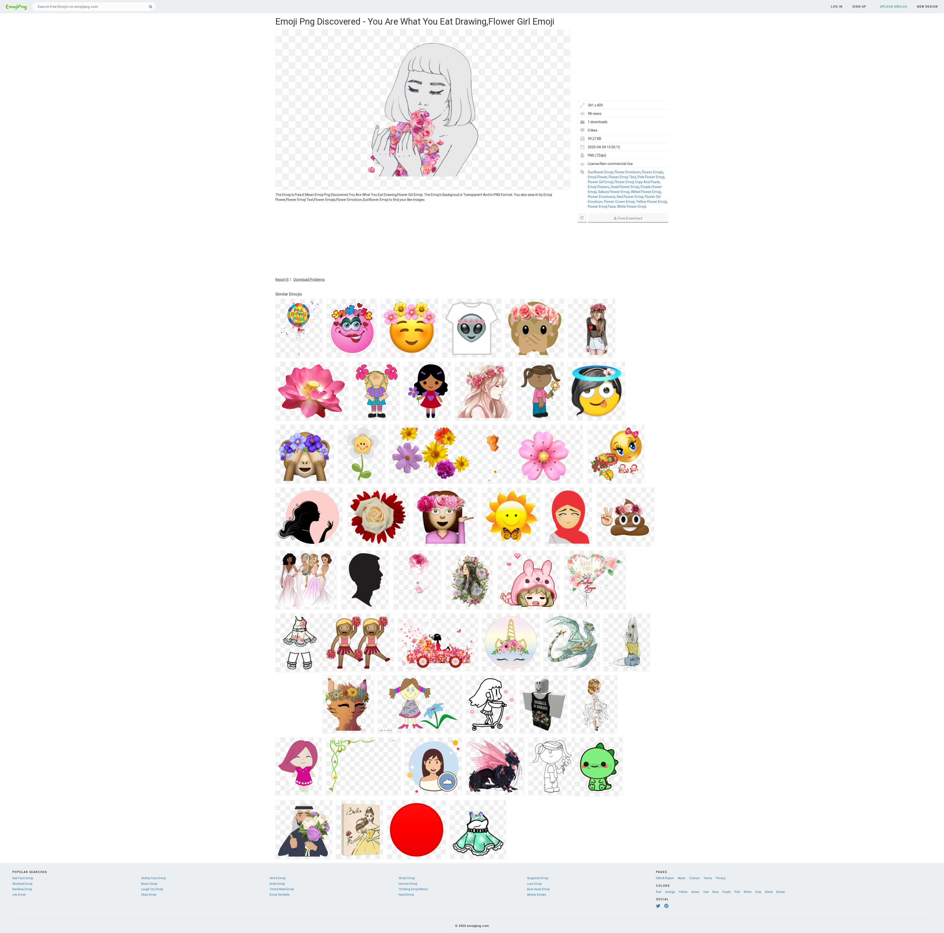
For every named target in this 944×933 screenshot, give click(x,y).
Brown (780, 892)
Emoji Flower (597, 177)
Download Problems (309, 279)
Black (769, 892)
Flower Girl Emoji (600, 182)
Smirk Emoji (278, 878)
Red (658, 892)
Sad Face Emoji (22, 878)
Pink (737, 892)
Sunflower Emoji (600, 172)
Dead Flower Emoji (625, 187)
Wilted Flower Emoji (646, 192)
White (748, 892)
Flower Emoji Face (602, 206)
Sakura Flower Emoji (613, 192)
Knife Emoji (277, 884)
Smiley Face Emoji (153, 878)
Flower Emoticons (601, 197)
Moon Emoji (149, 884)
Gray (758, 892)
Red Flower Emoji (630, 197)
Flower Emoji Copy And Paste (637, 182)
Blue (715, 892)
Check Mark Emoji (282, 889)
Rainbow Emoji (22, 889)
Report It (282, 279)
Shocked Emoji (22, 884)
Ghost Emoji (406, 878)
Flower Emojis (652, 172)
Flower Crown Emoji (619, 202)
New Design (927, 6)
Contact (694, 878)
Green (695, 892)
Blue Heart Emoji (538, 889)
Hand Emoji (406, 894)
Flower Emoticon (627, 172)
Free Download (630, 218)
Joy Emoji (19, 894)
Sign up (859, 6)
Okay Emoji (148, 894)
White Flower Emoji (631, 206)
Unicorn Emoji (407, 884)
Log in (836, 6)
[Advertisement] (422, 239)
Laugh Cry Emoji (152, 889)
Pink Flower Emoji (650, 177)
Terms (708, 878)
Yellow (683, 892)
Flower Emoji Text (622, 177)
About (681, 878)
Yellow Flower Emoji (651, 202)
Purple (726, 892)
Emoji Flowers (598, 187)
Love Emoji (534, 884)
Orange (670, 892)
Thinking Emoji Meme (413, 889)
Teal (706, 892)
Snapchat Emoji (537, 878)
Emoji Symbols (280, 894)
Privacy (721, 878)
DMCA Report (665, 878)
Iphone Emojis (536, 894)
